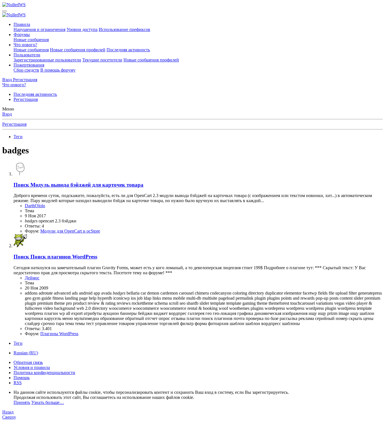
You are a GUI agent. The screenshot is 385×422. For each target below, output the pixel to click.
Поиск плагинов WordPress (55, 257)
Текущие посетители (102, 60)
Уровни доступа (82, 29)
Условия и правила (32, 367)
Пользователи (27, 54)
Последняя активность (128, 49)
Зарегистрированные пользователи (47, 60)
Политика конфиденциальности (44, 372)
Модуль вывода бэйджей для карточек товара (78, 185)
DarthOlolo (35, 205)
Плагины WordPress (59, 333)
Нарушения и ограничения (39, 29)
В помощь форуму (58, 70)
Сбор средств (26, 70)
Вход (7, 114)
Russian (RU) (26, 352)
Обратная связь (28, 362)
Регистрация (26, 99)
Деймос (32, 277)
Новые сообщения (31, 39)
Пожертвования (29, 65)
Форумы (22, 34)
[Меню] (4, 11)
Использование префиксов (124, 29)
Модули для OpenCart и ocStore (70, 231)
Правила (22, 24)
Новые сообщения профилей (77, 49)
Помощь (22, 377)
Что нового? (25, 44)
